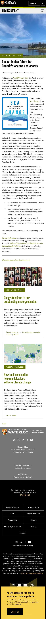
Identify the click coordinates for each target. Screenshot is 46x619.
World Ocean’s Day (20, 78)
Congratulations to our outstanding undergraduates (20, 300)
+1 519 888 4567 (24, 495)
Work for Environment (23, 465)
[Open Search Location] (43, 3)
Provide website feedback (23, 477)
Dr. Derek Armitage (9, 238)
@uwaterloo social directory (23, 545)
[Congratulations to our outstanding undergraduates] (23, 276)
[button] (34, 3)
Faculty (8, 415)
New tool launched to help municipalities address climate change (17, 378)
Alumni (15, 335)
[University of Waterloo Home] (8, 3)
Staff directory (23, 474)
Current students (12, 332)
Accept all (15, 612)
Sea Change (34, 101)
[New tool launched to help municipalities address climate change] (23, 353)
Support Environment (23, 468)
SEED (14, 415)
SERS (4, 424)
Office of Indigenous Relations (32, 573)
